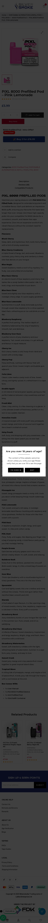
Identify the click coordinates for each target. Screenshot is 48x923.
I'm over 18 (15, 470)
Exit (32, 470)
